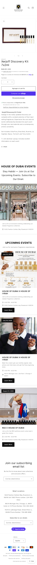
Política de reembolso (15, 555)
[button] (4, 8)
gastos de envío (7, 71)
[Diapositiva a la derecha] (22, 56)
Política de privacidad (28, 555)
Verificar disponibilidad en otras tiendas (15, 107)
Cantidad (4, 78)
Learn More (8, 310)
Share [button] (5, 146)
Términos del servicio (14, 558)
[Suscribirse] (31, 479)
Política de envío (26, 558)
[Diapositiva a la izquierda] (15, 56)
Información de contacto (19, 561)
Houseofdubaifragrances (17, 553)
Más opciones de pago (18, 97)
